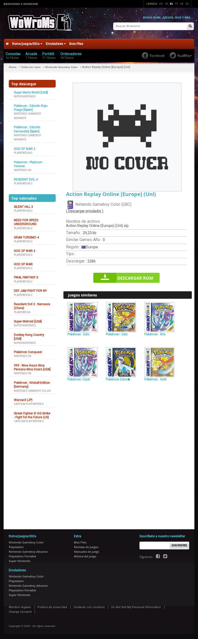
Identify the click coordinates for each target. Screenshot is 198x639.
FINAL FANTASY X (26, 277)
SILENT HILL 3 (23, 207)
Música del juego (85, 556)
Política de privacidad (52, 607)
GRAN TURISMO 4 (26, 237)
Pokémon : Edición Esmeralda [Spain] (27, 129)
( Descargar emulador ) (84, 211)
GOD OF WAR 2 (24, 149)
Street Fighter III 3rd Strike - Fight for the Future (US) (32, 415)
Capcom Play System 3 (29, 404)
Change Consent (20, 612)
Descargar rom (135, 278)
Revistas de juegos (86, 547)
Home (12, 67)
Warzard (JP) (23, 400)
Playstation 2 (23, 152)
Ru (187, 3)
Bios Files (76, 44)
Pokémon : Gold (155, 379)
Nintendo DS (22, 170)
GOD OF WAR (23, 264)
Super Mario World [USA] (31, 92)
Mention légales (20, 607)
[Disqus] (127, 453)
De (182, 3)
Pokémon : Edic (78, 334)
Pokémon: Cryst (79, 379)
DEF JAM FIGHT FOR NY (30, 291)
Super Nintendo (25, 96)
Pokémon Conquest (28, 352)
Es (171, 3)
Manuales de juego (86, 551)
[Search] (190, 26)
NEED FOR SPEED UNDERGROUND (26, 222)
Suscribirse (179, 545)
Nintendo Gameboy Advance (28, 551)
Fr (166, 3)
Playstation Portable (22, 556)
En (161, 3)
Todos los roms (30, 67)
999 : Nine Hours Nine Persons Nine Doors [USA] (32, 367)
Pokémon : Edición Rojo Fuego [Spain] (30, 108)
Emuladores (55, 44)
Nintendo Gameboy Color (61, 67)
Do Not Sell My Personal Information (136, 607)
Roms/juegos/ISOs (26, 44)
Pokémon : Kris (155, 334)
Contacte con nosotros (89, 607)
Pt (176, 3)
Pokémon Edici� (118, 379)
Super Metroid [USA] (28, 321)
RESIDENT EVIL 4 (26, 179)
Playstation (22, 312)
